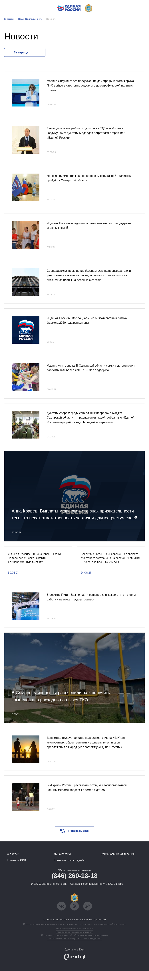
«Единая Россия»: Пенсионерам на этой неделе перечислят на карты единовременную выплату (34, 558)
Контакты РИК (16, 860)
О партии (13, 854)
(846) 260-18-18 (75, 875)
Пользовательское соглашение (74, 928)
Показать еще (78, 831)
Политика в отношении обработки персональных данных (74, 935)
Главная (9, 18)
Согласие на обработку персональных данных (74, 938)
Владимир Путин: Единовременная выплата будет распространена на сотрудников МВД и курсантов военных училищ (110, 558)
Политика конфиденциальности (74, 931)
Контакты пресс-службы (70, 860)
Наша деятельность (30, 18)
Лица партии (62, 854)
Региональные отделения (117, 854)
